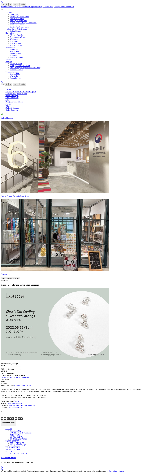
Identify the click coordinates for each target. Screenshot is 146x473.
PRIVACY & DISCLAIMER (16, 453)
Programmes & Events (18, 37)
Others (7, 106)
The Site (4, 7)
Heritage (57, 7)
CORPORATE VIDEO (18, 439)
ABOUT (8, 429)
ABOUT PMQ (15, 431)
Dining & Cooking (12, 108)
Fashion (8, 90)
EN (3, 4)
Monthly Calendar (16, 35)
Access (50, 7)
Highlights (14, 49)
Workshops (14, 39)
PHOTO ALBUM (16, 437)
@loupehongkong (15, 407)
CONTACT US (11, 451)
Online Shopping (16, 31)
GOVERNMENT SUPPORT (21, 433)
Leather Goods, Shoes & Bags (16, 94)
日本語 (22, 4)
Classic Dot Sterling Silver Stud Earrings (15, 377)
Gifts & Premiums (11, 98)
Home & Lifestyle (11, 96)
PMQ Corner (15, 51)
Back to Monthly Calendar (10, 278)
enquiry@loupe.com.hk (22, 385)
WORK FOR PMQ (12, 449)
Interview (13, 55)
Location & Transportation (19, 17)
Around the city (15, 78)
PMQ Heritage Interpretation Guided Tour (25, 68)
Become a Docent (16, 70)
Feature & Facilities (17, 19)
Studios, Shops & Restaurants (18, 7)
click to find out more (116, 471)
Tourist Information (67, 7)
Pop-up (8, 104)
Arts (7, 100)
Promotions (14, 41)
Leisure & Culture (16, 58)
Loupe (16, 401)
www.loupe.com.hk (15, 403)
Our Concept (14, 15)
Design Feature (15, 53)
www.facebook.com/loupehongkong (21, 405)
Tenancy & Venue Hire (18, 21)
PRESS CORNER (12, 441)
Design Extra (43, 7)
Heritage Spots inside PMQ (20, 66)
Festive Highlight (16, 43)
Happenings (33, 7)
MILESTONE (15, 435)
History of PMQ (16, 64)
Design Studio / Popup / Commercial (23, 23)
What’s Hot (14, 76)
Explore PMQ (15, 74)
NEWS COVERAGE (18, 445)
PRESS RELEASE (17, 443)
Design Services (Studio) (14, 102)
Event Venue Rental (17, 25)
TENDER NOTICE (12, 447)
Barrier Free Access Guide (19, 27)
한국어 (16, 4)
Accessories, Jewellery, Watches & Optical (20, 92)
